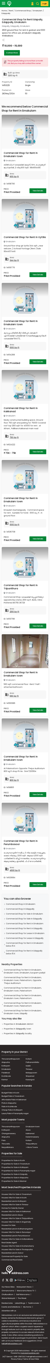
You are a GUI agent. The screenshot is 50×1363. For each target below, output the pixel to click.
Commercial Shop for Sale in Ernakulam (24, 913)
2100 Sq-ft (14, 611)
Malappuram (31, 1072)
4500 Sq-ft (15, 870)
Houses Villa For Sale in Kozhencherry (18, 1246)
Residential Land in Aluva (12, 1215)
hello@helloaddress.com (12, 1343)
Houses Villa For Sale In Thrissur (15, 1204)
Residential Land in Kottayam (14, 1201)
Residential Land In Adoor (12, 1253)
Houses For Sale (8, 1225)
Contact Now (12, 52)
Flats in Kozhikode (9, 1106)
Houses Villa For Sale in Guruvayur (16, 1232)
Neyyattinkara (8, 1147)
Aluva (28, 1130)
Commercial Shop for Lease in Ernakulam (25, 933)
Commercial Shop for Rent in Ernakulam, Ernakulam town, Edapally (23, 1012)
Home (4, 10)
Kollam (29, 1059)
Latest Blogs (20, 1303)
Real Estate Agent (9, 1242)
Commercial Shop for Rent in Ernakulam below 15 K (24, 944)
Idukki (28, 1065)
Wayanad (30, 1076)
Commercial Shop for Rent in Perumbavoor (21, 842)
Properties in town (17, 1028)
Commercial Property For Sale (15, 1256)
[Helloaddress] (9, 3)
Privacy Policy (16, 1359)
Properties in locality (18, 1033)
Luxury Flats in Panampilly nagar (15, 1113)
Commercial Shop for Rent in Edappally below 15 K (24, 952)
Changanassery (9, 1133)
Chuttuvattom (8, 1294)
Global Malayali (8, 1298)
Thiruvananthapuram (11, 1059)
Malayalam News (24, 1287)
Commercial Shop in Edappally (20, 909)
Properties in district (18, 1024)
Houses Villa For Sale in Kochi (14, 1197)
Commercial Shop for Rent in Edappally (24, 928)
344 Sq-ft (14, 260)
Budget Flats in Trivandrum (13, 1096)
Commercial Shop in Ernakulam (20, 904)
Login (44, 3)
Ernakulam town (33, 1126)
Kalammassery (32, 1137)
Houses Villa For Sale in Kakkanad (16, 1211)
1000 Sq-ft (14, 347)
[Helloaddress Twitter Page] (7, 1280)
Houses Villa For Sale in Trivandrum (17, 1194)
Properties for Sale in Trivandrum (16, 1164)
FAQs (37, 1359)
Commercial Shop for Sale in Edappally (24, 918)
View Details (38, 190)
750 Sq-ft (14, 437)
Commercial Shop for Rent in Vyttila (25, 237)
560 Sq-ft (14, 696)
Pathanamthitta (32, 1062)
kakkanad (30, 1133)
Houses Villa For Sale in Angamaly (16, 1222)
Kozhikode (6, 1076)
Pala (3, 1140)
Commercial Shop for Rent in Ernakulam (24, 923)
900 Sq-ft (14, 176)
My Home (27, 1307)
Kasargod (30, 1079)
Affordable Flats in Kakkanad (14, 1099)
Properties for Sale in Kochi (13, 1160)
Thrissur (29, 1069)
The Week (22, 1298)
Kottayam (6, 1065)
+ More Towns (32, 1147)
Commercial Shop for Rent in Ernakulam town (21, 154)
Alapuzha (6, 1062)
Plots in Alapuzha (9, 1103)
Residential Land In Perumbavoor (16, 1235)
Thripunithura (31, 1143)
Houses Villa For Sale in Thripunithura (17, 1218)
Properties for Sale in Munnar (14, 1181)
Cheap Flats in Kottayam (12, 1110)
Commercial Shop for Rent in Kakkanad (21, 409)
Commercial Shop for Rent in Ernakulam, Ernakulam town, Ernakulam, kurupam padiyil (24, 971)
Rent (11, 10)
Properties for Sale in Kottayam (15, 1167)
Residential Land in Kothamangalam (17, 1228)
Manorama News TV (26, 1290)
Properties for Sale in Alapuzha (15, 1177)
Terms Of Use (28, 1359)
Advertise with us (9, 1310)
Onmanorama (8, 1290)
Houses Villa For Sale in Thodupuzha (17, 1249)
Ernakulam (37, 10)
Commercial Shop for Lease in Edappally (24, 938)
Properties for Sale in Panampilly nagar (18, 1170)
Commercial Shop (23, 10)
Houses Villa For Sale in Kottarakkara (17, 1239)
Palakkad (6, 1072)
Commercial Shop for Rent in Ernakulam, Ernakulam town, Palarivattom (23, 989)
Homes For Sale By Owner (13, 1208)
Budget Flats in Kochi (10, 1092)
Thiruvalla (6, 1143)
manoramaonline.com (29, 1353)
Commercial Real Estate (12, 1259)
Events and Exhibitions (11, 1307)
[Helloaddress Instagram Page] (11, 1281)
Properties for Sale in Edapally (14, 1174)
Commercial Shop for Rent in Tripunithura (21, 586)
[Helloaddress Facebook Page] (3, 1280)
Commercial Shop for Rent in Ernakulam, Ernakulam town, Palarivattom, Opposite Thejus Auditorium (23, 980)
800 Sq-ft (14, 780)
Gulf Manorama (23, 1294)
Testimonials (33, 1303)
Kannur (5, 1079)
